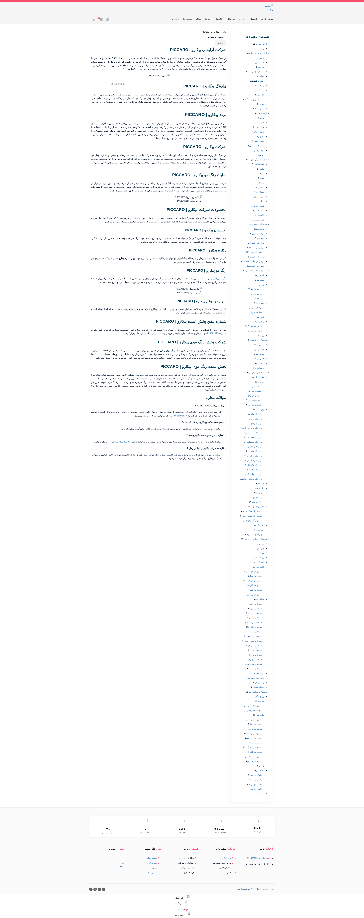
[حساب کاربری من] (94, 19)
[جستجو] (107, 19)
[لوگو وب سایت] (268, 7)
